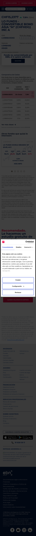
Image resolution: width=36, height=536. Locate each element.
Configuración (17, 286)
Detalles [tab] (18, 247)
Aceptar (18, 280)
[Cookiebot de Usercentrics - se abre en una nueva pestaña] (25, 242)
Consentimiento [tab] (7, 247)
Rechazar (18, 292)
